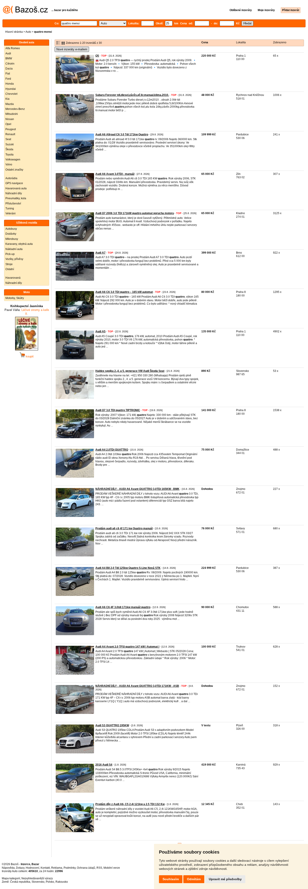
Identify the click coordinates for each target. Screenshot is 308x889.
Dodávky (10, 233)
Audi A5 (100, 331)
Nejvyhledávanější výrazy (37, 878)
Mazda (9, 104)
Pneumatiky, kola (15, 198)
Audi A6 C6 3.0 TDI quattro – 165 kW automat (124, 292)
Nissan (9, 119)
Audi (8, 53)
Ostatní (9, 269)
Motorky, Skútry (14, 298)
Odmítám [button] (194, 879)
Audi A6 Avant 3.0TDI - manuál (114, 174)
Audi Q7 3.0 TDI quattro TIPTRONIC (117, 410)
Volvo (8, 164)
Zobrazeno (279, 42)
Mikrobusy (11, 239)
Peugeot (10, 129)
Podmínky (70, 867)
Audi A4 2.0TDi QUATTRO (111, 449)
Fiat (7, 73)
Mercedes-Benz (15, 109)
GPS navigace (14, 183)
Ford (8, 78)
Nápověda (8, 867)
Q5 (97, 55)
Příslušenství (13, 203)
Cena (204, 42)
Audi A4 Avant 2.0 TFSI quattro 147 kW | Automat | (127, 646)
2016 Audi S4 (103, 764)
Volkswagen (12, 159)
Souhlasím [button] (171, 879)
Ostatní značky (14, 169)
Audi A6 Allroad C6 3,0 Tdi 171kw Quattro (121, 134)
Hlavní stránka (14, 31)
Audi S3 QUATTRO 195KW (112, 725)
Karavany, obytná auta (19, 243)
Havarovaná (13, 277)
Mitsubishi (11, 114)
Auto (28, 31)
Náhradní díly (13, 193)
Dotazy (20, 867)
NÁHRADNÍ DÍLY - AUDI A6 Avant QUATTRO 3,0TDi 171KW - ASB (137, 686)
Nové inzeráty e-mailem (71, 49)
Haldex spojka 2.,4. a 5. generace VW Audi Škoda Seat (129, 371)
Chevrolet (11, 93)
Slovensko (38, 881)
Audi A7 (100, 252)
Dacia (9, 68)
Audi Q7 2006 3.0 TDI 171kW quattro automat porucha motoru (134, 213)
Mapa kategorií (11, 878)
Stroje (9, 264)
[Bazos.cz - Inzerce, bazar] (25, 12)
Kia (7, 98)
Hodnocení (32, 867)
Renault (10, 134)
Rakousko (61, 881)
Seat (8, 139)
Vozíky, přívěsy (14, 259)
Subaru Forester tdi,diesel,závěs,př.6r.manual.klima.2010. (132, 95)
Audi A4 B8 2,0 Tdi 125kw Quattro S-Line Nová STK (128, 568)
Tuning (9, 208)
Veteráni (10, 213)
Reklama (56, 867)
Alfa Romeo (12, 48)
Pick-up (10, 254)
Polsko (50, 881)
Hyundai (10, 88)
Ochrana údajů (86, 867)
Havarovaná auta (16, 188)
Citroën (9, 63)
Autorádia (11, 178)
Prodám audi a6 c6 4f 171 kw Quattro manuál (124, 528)
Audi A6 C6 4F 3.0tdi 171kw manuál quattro (122, 607)
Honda (9, 83)
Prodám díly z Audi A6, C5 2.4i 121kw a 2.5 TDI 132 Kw (130, 804)
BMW (8, 58)
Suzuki (9, 144)
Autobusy (11, 228)
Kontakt (45, 867)
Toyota (9, 154)
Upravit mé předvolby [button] (225, 879)
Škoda (9, 149)
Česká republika (20, 881)
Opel (8, 124)
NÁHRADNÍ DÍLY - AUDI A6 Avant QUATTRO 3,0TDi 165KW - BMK (137, 489)
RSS (99, 867)
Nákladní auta (14, 249)
